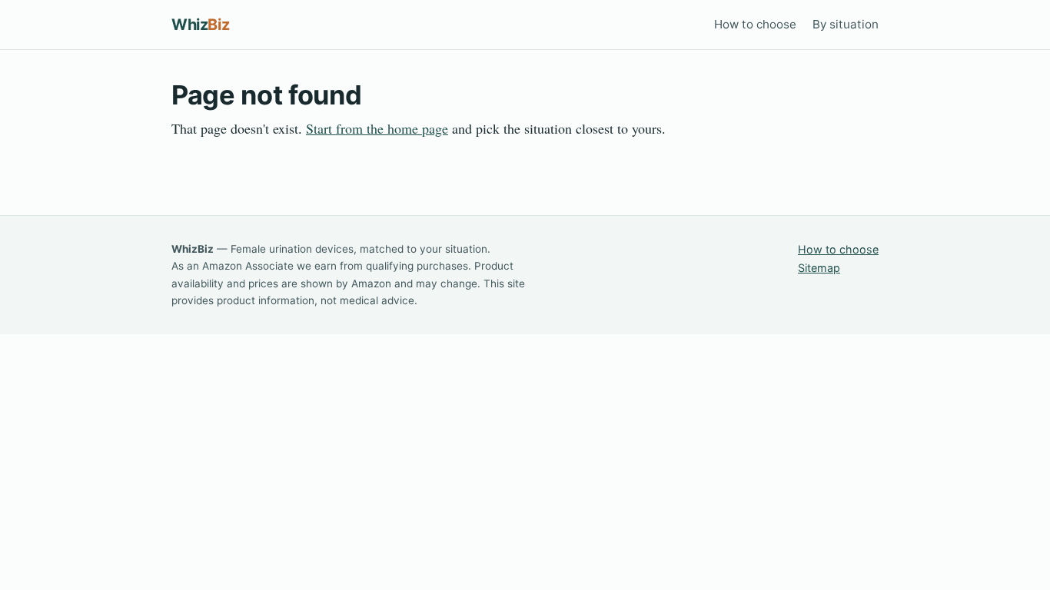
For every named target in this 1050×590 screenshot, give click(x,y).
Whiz (200, 24)
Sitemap (819, 267)
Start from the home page (377, 128)
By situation (845, 24)
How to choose (755, 24)
